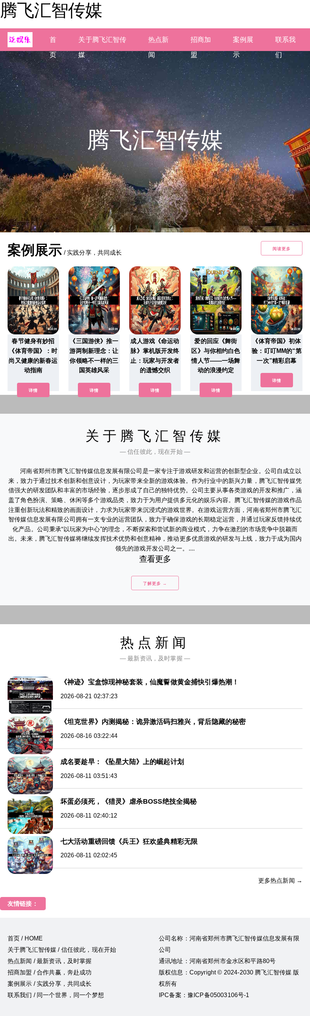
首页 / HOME (25, 938)
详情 (33, 390)
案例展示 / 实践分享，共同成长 (50, 983)
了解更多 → (155, 583)
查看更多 (155, 559)
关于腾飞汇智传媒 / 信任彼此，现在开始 (62, 949)
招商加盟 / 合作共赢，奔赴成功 (50, 972)
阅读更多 (282, 248)
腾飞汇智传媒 (51, 10)
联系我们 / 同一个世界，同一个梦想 (56, 995)
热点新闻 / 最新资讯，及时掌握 (50, 961)
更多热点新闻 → (280, 880)
